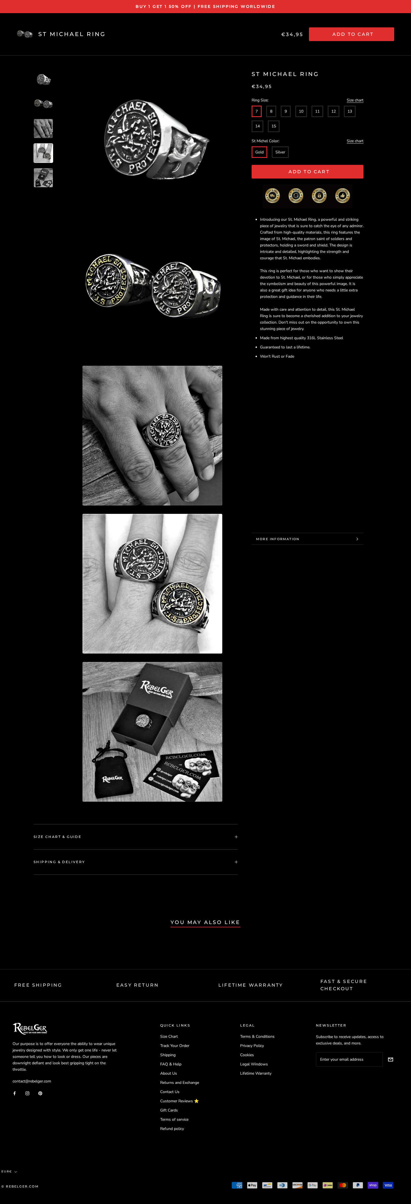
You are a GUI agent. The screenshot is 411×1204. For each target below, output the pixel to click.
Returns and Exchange (179, 1082)
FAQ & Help (170, 1064)
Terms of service (174, 1119)
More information (277, 539)
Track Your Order (174, 1045)
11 (317, 111)
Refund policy (172, 1128)
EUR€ (6, 1171)
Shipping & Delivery (59, 862)
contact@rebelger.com (32, 1081)
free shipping (38, 985)
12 (333, 111)
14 (257, 126)
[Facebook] (14, 1093)
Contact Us (169, 1091)
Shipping (168, 1055)
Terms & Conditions (257, 1036)
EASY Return (137, 985)
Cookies (247, 1055)
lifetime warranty (250, 985)
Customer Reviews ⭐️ (179, 1101)
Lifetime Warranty (255, 1073)
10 (301, 111)
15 (273, 126)
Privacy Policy (252, 1045)
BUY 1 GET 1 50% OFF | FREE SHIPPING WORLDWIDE (205, 6)
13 (350, 111)
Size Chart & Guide (57, 837)
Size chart (355, 100)
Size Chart (169, 1036)
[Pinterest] (40, 1093)
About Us (168, 1073)
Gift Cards (169, 1110)
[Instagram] (27, 1093)
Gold (259, 152)
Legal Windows (254, 1064)
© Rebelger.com (20, 1186)
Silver (280, 152)
